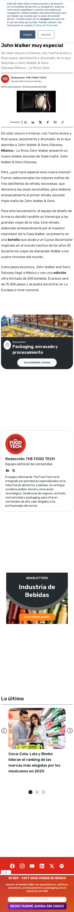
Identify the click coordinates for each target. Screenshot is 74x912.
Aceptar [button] (27, 34)
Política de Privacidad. (45, 25)
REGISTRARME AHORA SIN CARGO (37, 906)
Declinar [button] (46, 34)
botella (14, 240)
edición (59, 273)
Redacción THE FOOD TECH (28, 77)
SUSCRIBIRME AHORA (37, 362)
